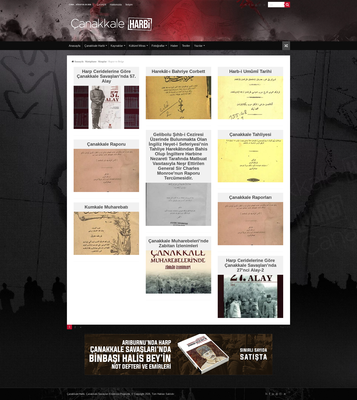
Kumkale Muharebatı (106, 206)
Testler (186, 45)
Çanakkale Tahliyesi (250, 134)
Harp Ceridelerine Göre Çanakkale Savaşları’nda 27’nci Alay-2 (250, 265)
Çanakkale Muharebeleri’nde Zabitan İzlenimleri (178, 243)
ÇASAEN (101, 4)
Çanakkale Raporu (106, 144)
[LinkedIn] (252, 5)
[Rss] (246, 5)
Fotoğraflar (158, 45)
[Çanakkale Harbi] (111, 23)
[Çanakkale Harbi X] (264, 5)
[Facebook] (249, 5)
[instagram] (259, 5)
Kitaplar (102, 61)
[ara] (287, 4)
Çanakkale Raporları (250, 197)
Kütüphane (91, 61)
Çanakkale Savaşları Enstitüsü (102, 394)
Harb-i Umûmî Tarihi (250, 71)
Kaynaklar (117, 45)
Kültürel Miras (137, 45)
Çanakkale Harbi (94, 45)
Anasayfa (74, 45)
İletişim (129, 4)
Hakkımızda (116, 4)
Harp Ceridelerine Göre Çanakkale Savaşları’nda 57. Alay (106, 76)
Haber (174, 45)
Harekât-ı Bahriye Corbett (178, 71)
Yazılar (198, 45)
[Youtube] (256, 5)
